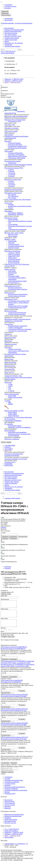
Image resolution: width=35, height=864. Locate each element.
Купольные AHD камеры (16, 154)
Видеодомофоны (9, 430)
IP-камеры (7, 141)
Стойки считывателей (15, 327)
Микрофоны (8, 211)
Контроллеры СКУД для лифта (18, 306)
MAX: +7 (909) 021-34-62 (12, 82)
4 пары (10, 386)
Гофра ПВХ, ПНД (14, 256)
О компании (8, 4)
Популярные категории (8, 811)
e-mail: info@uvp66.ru (7, 53)
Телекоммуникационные (16, 246)
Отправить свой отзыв (7, 636)
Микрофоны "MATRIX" (16, 214)
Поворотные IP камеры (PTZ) (17, 146)
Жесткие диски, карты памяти (14, 233)
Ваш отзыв (4, 618)
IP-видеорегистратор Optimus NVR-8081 (14, 724)
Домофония (8, 44)
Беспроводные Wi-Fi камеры (17, 148)
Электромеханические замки (17, 281)
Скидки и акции (9, 805)
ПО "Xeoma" (12, 198)
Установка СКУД (9, 462)
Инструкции (8, 800)
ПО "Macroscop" (13, 196)
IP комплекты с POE (14, 121)
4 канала (11, 169)
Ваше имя (4, 596)
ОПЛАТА (7, 447)
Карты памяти (12, 236)
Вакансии (7, 808)
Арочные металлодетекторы (17, 312)
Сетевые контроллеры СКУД (17, 307)
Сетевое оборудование (11, 38)
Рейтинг (3, 628)
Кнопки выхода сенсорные (16, 296)
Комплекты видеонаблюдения (14, 29)
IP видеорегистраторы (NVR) (13, 168)
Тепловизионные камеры (12, 161)
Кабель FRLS (12, 412)
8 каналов (11, 171)
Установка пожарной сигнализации (15, 459)
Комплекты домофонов (11, 439)
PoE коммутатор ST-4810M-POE (11, 682)
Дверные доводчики (14, 349)
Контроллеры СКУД (10, 299)
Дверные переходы (10, 344)
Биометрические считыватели (17, 326)
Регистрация (8, 20)
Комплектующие (13, 247)
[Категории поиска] (1, 25)
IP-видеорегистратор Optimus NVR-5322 (14, 739)
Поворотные (12, 163)
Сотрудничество (9, 803)
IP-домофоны (8, 424)
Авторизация (8, 18)
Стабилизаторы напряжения (17, 229)
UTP (9, 389)
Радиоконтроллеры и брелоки (17, 289)
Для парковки (8, 134)
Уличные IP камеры (14, 143)
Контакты (7, 8)
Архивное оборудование (12, 46)
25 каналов (11, 174)
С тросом (11, 390)
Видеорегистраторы (10, 33)
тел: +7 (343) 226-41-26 (8, 51)
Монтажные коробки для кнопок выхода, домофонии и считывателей (17, 320)
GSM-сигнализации (10, 39)
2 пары (10, 384)
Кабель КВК (12, 395)
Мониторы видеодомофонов (17, 432)
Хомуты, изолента (14, 254)
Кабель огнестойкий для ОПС (14, 410)
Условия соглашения (11, 788)
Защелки (11, 274)
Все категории (9, 28)
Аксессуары (8, 203)
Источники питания (10, 218)
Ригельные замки (13, 276)
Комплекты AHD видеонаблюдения (15, 116)
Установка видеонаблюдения (13, 454)
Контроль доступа (10, 823)
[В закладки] (18, 659)
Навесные (11, 243)
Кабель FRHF (12, 414)
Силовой (7, 400)
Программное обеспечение (13, 193)
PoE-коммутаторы (10, 821)
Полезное (4, 796)
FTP (9, 387)
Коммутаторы (8, 359)
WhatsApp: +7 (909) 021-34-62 (13, 79)
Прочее (10, 208)
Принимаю (14, 763)
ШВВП (10, 404)
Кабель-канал (12, 257)
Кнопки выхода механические (18, 294)
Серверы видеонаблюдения (13, 189)
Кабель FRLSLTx (13, 415)
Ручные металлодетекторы (16, 314)
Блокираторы (12, 272)
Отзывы (7, 568)
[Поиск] (21, 493)
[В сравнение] (20, 659)
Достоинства (5, 599)
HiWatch (3, 527)
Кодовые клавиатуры (15, 287)
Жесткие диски (13, 234)
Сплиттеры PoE (9, 369)
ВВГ (9, 402)
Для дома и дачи (9, 124)
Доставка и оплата (10, 6)
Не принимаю (5, 763)
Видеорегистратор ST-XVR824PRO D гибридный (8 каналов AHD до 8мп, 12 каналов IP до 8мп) (17, 665)
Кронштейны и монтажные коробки (19, 206)
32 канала (11, 176)
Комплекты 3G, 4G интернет (13, 43)
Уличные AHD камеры (15, 153)
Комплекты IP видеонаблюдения (14, 119)
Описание (7, 566)
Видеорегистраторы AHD (12, 179)
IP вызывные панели (14, 425)
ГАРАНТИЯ (8, 464)
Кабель (6, 41)
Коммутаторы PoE (10, 362)
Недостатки (4, 609)
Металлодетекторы (10, 311)
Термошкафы (12, 241)
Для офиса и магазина (11, 128)
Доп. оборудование (10, 34)
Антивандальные (13, 244)
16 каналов (11, 173)
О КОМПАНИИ (9, 445)
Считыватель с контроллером (17, 331)
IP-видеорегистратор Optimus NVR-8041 (14, 696)
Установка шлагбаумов (11, 455)
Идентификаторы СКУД (12, 286)
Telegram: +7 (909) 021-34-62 (13, 80)
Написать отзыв (5, 594)
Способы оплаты (9, 783)
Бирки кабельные (13, 261)
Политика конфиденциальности (14, 787)
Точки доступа (9, 372)
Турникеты (8, 334)
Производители (9, 801)
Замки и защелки (9, 269)
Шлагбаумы (8, 341)
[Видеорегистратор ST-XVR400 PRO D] (14, 647)
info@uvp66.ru (9, 837)
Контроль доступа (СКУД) (12, 36)
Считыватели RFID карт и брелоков (19, 329)
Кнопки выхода (9, 292)
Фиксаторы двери (10, 337)
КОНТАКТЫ (8, 465)
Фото (2, 631)
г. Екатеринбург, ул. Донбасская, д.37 (16, 843)
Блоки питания (13, 219)
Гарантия (7, 785)
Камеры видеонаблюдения (12, 31)
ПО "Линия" (12, 194)
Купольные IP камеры (15, 144)
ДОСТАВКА (8, 449)
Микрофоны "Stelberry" (15, 213)
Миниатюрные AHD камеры (17, 156)
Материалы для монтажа (12, 251)
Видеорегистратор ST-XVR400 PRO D (13, 648)
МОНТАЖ (7, 450)
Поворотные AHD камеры (16, 158)
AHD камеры (8, 151)
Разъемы (11, 204)
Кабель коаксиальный (15, 397)
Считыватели (8, 324)
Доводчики (8, 347)
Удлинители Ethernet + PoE (13, 376)
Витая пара (8, 382)
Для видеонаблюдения (11, 394)
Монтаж (7, 792)
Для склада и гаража (10, 131)
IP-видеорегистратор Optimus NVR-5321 (14, 710)
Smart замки (12, 271)
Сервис (3, 774)
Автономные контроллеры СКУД (18, 301)
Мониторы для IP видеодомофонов (19, 427)
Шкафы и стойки (9, 239)
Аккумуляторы (13, 224)
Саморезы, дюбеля (14, 252)
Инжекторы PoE (9, 366)
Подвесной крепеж (14, 259)
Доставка (7, 778)
